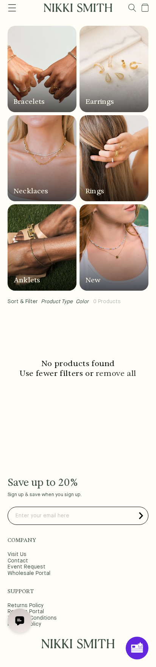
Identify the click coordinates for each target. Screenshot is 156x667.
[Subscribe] (140, 516)
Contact (18, 561)
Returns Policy (26, 605)
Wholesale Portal (29, 573)
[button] (132, 8)
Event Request (26, 567)
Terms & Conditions (32, 618)
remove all (116, 373)
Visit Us (17, 554)
